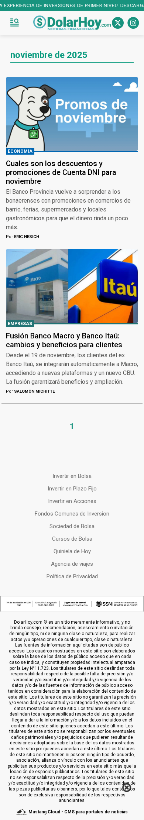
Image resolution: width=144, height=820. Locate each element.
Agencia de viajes (72, 564)
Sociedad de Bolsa (72, 526)
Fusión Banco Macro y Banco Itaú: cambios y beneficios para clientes (64, 340)
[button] (14, 23)
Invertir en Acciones (72, 501)
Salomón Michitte (30, 391)
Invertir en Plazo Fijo (72, 488)
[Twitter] (118, 23)
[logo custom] (72, 22)
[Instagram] (133, 23)
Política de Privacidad (72, 576)
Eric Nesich (22, 236)
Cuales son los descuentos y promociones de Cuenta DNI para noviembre (61, 172)
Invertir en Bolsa (72, 476)
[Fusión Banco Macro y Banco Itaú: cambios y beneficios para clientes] (72, 286)
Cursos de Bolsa (72, 538)
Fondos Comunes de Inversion (72, 513)
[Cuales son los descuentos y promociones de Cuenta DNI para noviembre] (72, 114)
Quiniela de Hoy (72, 551)
